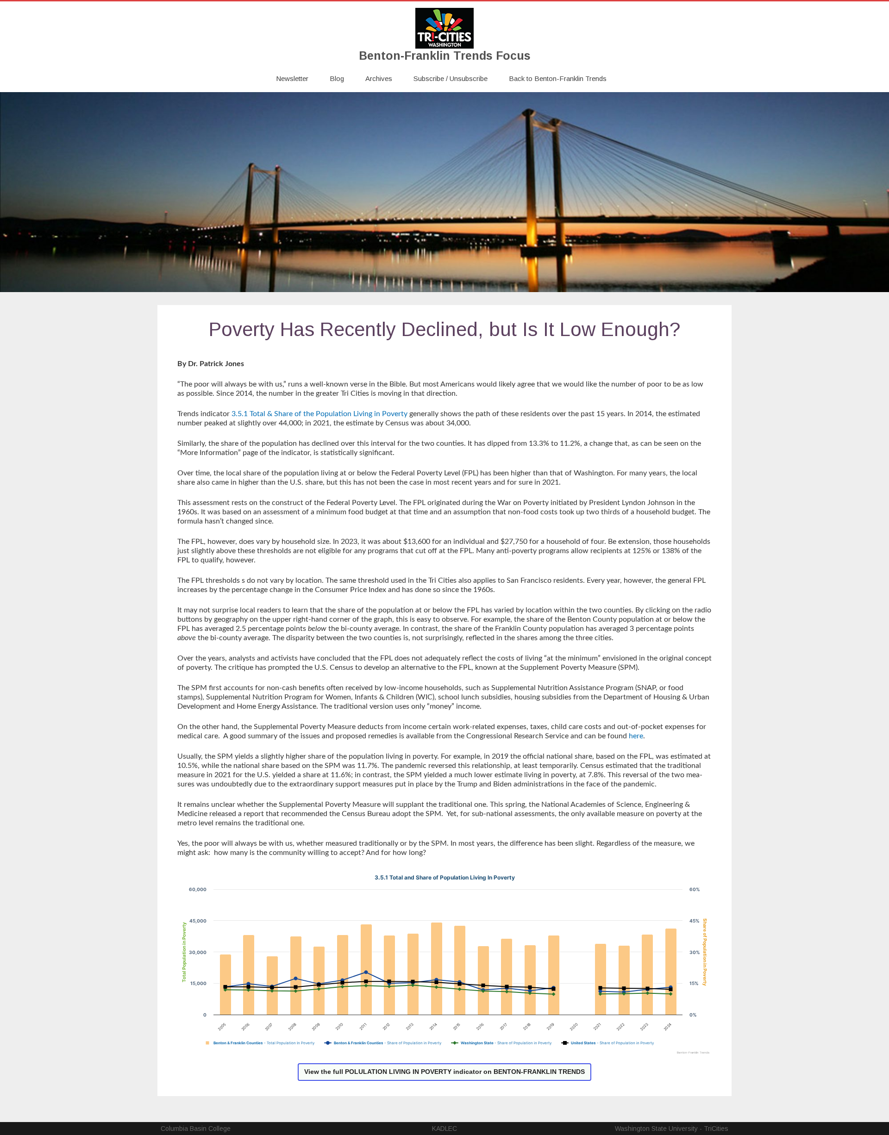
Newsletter (292, 78)
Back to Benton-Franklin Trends (558, 78)
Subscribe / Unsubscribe (450, 78)
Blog (337, 78)
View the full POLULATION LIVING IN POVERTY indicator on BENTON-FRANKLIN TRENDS (444, 1071)
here (636, 736)
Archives (378, 78)
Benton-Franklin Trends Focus (445, 56)
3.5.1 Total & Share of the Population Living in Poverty (319, 414)
